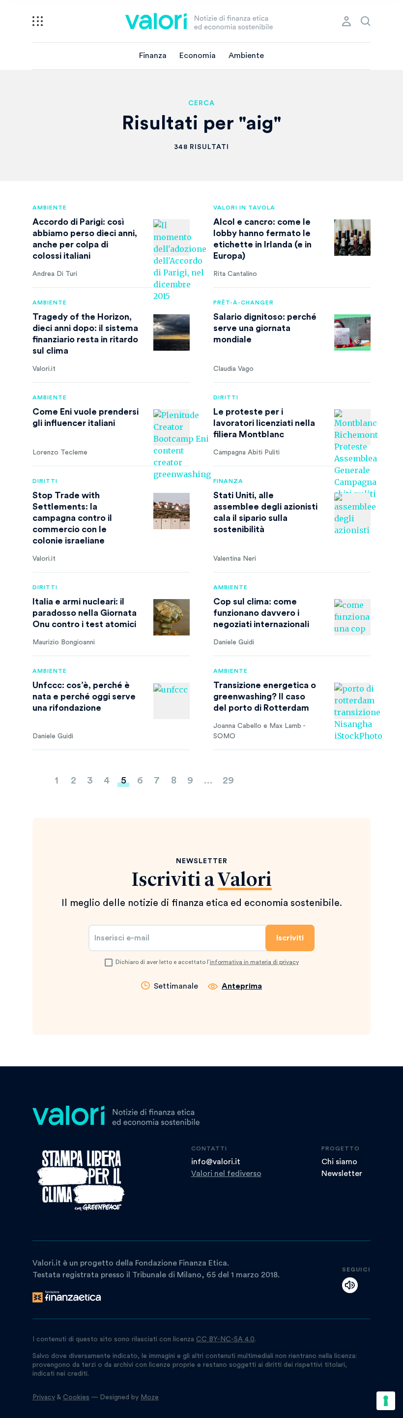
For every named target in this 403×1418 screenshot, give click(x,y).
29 (228, 780)
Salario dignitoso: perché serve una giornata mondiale (265, 328)
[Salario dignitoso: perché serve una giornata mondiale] (352, 332)
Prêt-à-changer (243, 302)
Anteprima (242, 986)
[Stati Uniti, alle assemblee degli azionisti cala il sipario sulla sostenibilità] (352, 511)
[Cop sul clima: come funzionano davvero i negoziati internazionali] (352, 617)
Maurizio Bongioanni (63, 642)
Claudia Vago (233, 368)
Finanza (153, 56)
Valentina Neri (234, 558)
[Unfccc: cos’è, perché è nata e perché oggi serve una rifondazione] (171, 701)
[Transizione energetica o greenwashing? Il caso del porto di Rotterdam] (352, 701)
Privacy (43, 1397)
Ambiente (246, 56)
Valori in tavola (244, 208)
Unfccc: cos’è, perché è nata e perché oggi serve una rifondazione (84, 696)
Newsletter (341, 1173)
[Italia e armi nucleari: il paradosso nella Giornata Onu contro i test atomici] (171, 617)
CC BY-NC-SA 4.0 (225, 1339)
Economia (197, 56)
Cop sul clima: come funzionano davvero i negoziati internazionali (261, 613)
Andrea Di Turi (54, 274)
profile (346, 21)
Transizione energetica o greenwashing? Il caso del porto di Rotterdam (264, 696)
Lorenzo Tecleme (59, 452)
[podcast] (350, 1285)
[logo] (199, 21)
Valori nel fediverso (226, 1173)
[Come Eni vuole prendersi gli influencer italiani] (171, 427)
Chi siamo (339, 1162)
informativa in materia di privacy (254, 962)
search (366, 21)
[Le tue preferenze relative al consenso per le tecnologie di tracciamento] (385, 1400)
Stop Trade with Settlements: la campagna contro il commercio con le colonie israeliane (72, 518)
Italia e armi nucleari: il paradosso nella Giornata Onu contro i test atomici (84, 613)
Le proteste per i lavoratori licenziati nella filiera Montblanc (264, 423)
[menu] (37, 21)
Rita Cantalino (235, 274)
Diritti (225, 397)
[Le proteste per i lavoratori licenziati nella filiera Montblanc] (352, 427)
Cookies (76, 1397)
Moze (150, 1397)
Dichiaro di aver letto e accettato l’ (207, 962)
